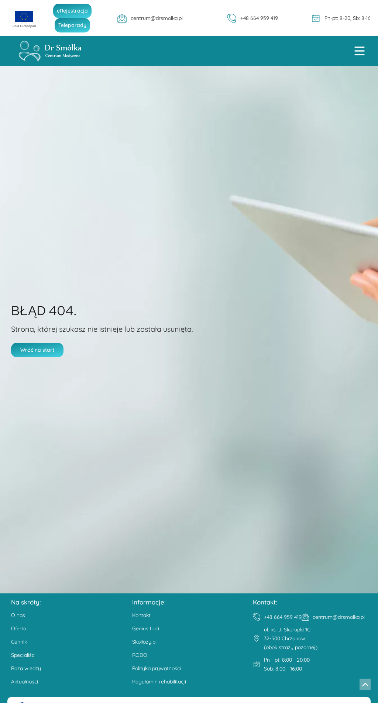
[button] (359, 52)
